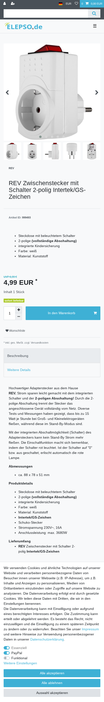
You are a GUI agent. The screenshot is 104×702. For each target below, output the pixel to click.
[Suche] (94, 13)
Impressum (90, 629)
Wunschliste (16, 330)
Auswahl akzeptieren (52, 693)
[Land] (60, 4)
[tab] (52, 355)
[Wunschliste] (76, 4)
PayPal (16, 653)
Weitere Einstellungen (20, 663)
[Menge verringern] (18, 316)
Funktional (19, 658)
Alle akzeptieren (52, 673)
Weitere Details (18, 370)
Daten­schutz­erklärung (47, 639)
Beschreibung (17, 356)
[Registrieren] (13, 4)
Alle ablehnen (52, 683)
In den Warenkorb (61, 313)
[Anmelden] (5, 4)
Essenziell (19, 648)
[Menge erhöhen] (18, 309)
